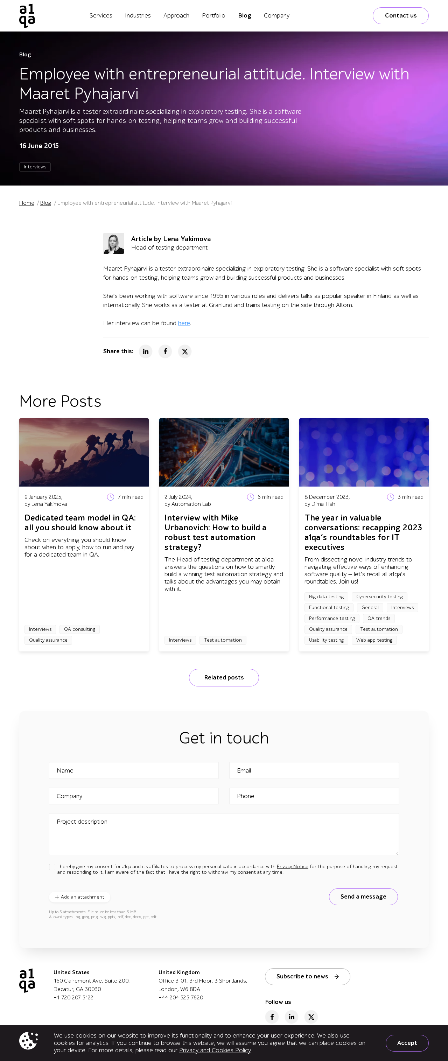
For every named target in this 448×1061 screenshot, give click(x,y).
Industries (138, 15)
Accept (407, 1043)
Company (276, 15)
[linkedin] (292, 1017)
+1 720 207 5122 (73, 997)
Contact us (401, 15)
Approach (176, 15)
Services (101, 15)
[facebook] (272, 1017)
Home (26, 203)
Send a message (363, 896)
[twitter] (311, 1017)
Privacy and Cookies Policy (215, 1050)
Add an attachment (82, 897)
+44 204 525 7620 (181, 997)
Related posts (224, 677)
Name (65, 771)
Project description (82, 822)
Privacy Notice (292, 867)
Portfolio (213, 15)
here (184, 323)
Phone (245, 796)
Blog (244, 15)
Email (244, 771)
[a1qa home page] (27, 16)
